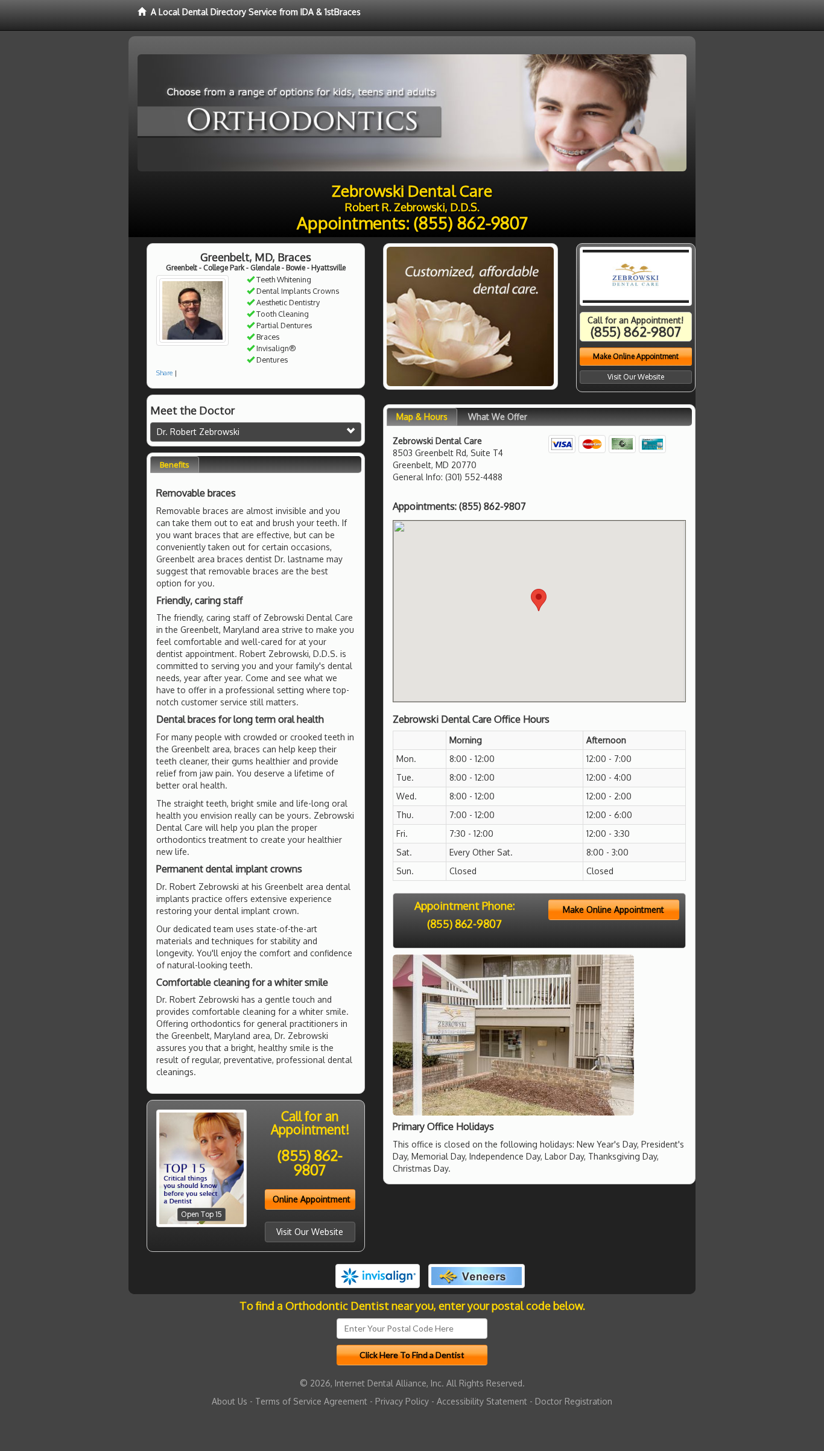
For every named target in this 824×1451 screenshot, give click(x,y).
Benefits (174, 464)
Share (164, 373)
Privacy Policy (402, 1401)
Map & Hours (422, 416)
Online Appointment (311, 1199)
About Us (229, 1401)
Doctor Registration (573, 1401)
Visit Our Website (309, 1232)
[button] (539, 600)
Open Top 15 (201, 1214)
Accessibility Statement (482, 1401)
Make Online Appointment (636, 356)
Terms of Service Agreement (311, 1401)
